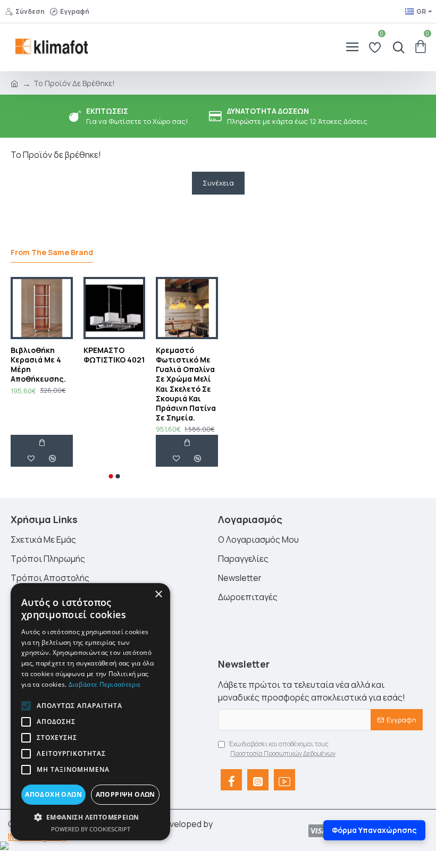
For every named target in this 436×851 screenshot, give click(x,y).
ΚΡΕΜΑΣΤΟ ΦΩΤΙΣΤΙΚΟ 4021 (114, 355)
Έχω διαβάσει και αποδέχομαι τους (282, 748)
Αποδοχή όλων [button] (53, 794)
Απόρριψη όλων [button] (125, 794)
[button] (111, 476)
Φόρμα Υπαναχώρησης (374, 830)
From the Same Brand (52, 252)
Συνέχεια (218, 183)
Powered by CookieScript (90, 829)
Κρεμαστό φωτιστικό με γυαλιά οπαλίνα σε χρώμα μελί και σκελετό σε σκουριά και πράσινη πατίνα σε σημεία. (186, 384)
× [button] (158, 595)
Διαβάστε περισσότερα (104, 684)
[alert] (90, 711)
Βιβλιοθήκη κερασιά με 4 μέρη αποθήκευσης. (38, 365)
